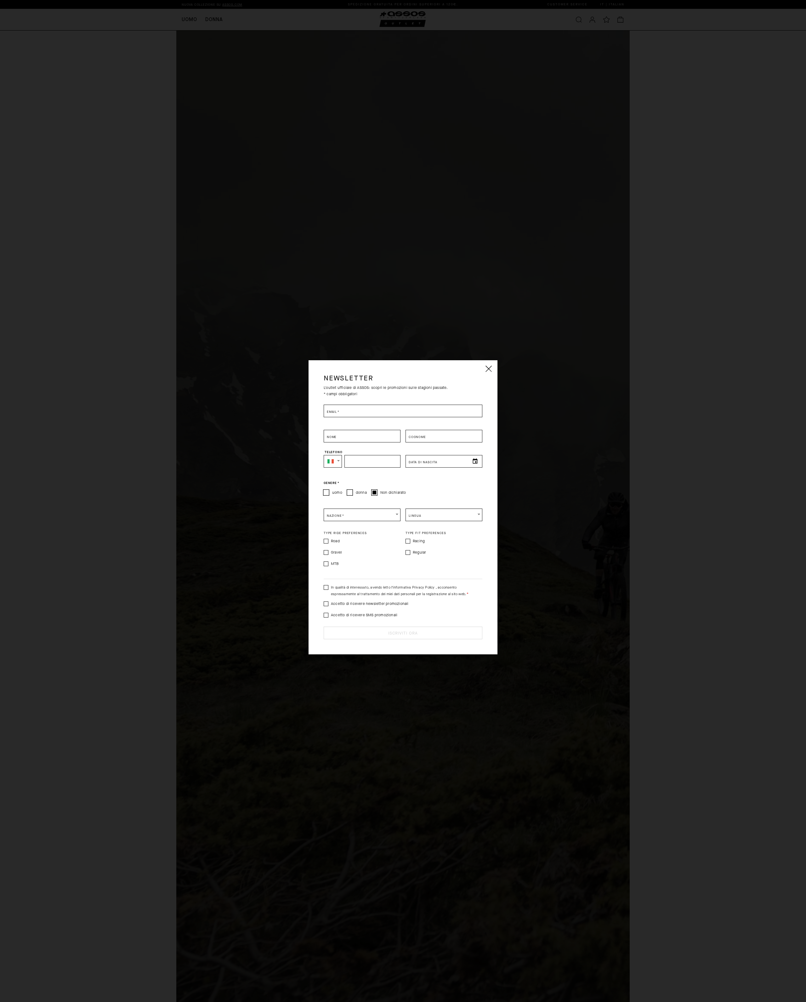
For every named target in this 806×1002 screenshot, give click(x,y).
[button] (333, 461)
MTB (335, 563)
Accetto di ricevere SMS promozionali (364, 615)
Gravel (336, 552)
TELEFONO (333, 452)
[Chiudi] (488, 369)
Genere (331, 483)
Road (335, 541)
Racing (419, 541)
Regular (419, 552)
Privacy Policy (423, 587)
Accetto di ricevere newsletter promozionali (370, 603)
